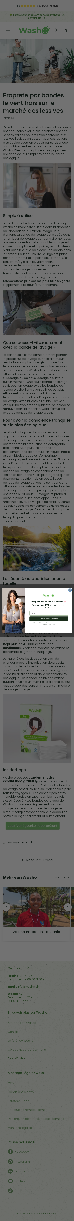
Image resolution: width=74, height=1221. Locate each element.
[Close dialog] (70, 590)
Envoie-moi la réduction (49, 619)
